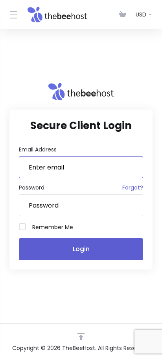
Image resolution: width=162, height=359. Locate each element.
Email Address (38, 149)
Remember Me (52, 227)
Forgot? (132, 187)
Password (31, 187)
